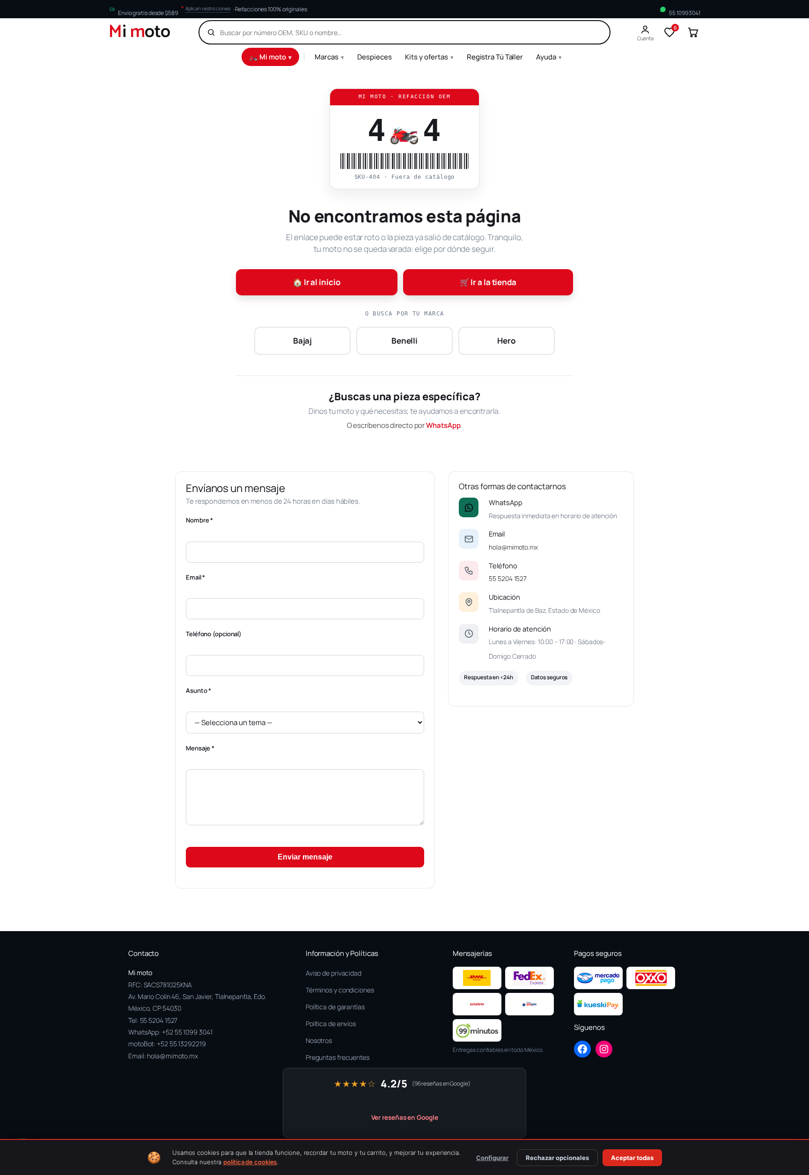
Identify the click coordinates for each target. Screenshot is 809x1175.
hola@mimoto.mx (513, 547)
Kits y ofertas (429, 57)
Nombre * (199, 520)
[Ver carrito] (692, 32)
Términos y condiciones (340, 989)
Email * (195, 577)
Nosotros (319, 1040)
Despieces (374, 57)
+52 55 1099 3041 (187, 1032)
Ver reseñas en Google (404, 1117)
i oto (139, 32)
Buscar (586, 32)
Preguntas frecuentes (337, 1057)
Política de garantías (335, 1006)
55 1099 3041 (684, 12)
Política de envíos (331, 1023)
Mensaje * (200, 748)
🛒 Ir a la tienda (488, 282)
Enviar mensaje (305, 857)
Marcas (329, 57)
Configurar (492, 1157)
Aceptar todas (632, 1157)
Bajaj (302, 340)
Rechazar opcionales (557, 1157)
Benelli (404, 340)
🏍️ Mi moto (270, 57)
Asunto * (198, 690)
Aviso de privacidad (333, 973)
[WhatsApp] (468, 507)
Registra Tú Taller (495, 57)
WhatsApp (443, 425)
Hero (506, 340)
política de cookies (250, 1162)
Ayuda (549, 57)
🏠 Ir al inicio (317, 282)
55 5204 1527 (508, 578)
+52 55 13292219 (181, 1043)
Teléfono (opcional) (214, 634)
